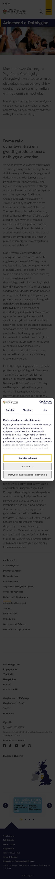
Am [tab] (45, 410)
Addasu (26, 466)
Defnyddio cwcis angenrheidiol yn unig (27, 475)
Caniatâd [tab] (10, 410)
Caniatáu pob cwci (27, 458)
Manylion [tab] (27, 410)
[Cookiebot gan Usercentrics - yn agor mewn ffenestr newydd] (39, 402)
